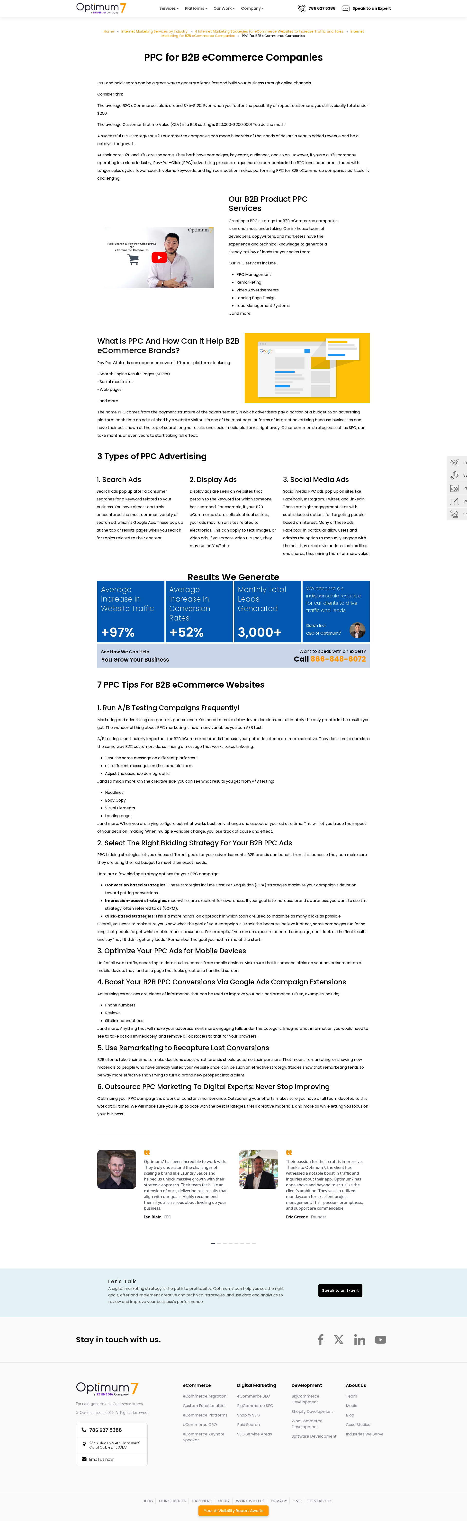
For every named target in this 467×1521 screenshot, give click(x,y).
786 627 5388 (317, 8)
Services (167, 8)
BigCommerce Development (305, 1399)
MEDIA (224, 1501)
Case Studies (358, 1424)
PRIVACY (279, 1501)
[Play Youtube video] (159, 257)
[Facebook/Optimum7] (320, 1339)
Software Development (314, 1436)
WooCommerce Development (307, 1424)
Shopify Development (312, 1411)
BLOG (148, 1501)
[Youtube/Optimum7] (380, 1339)
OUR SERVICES (172, 1501)
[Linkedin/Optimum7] (359, 1339)
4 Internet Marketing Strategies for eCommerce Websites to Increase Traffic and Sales (269, 31)
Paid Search (248, 1424)
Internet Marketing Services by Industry (154, 31)
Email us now (101, 1459)
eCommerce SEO (253, 1396)
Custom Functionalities (204, 1405)
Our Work (223, 8)
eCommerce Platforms (205, 1415)
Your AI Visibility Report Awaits (233, 1510)
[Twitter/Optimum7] (338, 1339)
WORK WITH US (250, 1501)
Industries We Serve (365, 1434)
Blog (350, 1415)
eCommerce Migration (204, 1396)
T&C (297, 1501)
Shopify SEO (248, 1415)
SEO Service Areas (254, 1434)
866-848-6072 (338, 659)
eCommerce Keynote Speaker (204, 1437)
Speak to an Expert (367, 8)
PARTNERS (202, 1501)
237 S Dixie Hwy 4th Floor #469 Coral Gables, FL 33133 (114, 1445)
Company (251, 8)
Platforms (194, 8)
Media (351, 1405)
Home (109, 31)
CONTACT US (319, 1501)
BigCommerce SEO (255, 1405)
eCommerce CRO (200, 1424)
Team (351, 1396)
